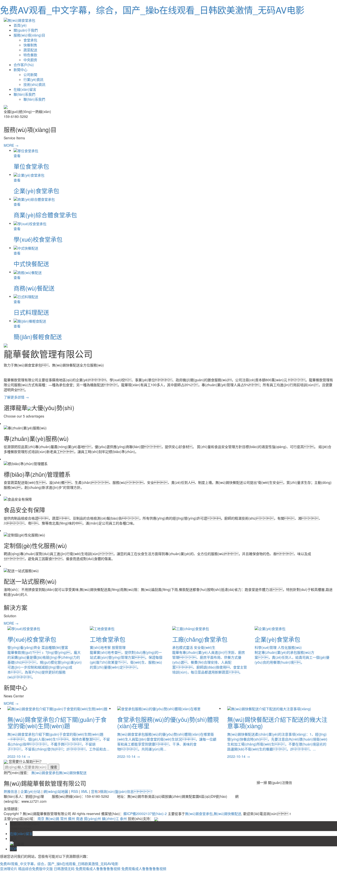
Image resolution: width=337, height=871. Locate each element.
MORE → (11, 145)
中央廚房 (30, 59)
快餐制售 (30, 44)
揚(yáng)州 (92, 818)
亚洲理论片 (8, 868)
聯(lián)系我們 (24, 94)
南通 (79, 818)
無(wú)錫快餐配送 (73, 772)
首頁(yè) (20, 25)
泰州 (123, 818)
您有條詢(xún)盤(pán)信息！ (122, 791)
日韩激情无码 (64, 868)
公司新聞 (30, 74)
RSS (74, 791)
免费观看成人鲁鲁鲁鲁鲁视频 (97, 868)
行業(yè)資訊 (33, 79)
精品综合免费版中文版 (35, 868)
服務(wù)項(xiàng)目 (29, 35)
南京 (40, 818)
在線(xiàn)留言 (25, 89)
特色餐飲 (30, 54)
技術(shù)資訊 (34, 84)
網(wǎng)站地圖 (55, 791)
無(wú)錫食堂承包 (45, 772)
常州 (63, 818)
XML (84, 791)
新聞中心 (20, 69)
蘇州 (71, 818)
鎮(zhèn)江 (110, 818)
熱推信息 (11, 791)
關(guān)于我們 (26, 30)
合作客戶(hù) (24, 64)
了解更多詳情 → (16, 397)
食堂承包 (30, 39)
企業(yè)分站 (30, 791)
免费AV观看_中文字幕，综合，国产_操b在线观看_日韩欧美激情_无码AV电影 (152, 9)
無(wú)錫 (52, 818)
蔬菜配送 (30, 49)
